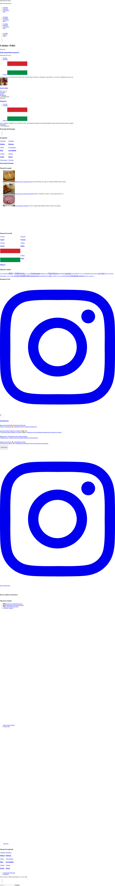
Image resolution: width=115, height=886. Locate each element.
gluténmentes (35, 273)
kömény (96, 273)
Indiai (22, 246)
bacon (1, 273)
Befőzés (2, 144)
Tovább (2, 94)
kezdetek (73, 273)
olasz (4, 276)
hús (57, 273)
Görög (2, 246)
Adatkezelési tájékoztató (9, 873)
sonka (58, 276)
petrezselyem (34, 276)
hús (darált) (61, 273)
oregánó (12, 276)
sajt (52, 276)
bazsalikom (5, 273)
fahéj (14, 273)
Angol (2, 239)
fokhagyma (20, 273)
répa (50, 276)
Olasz (22, 258)
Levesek (5, 104)
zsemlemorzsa (91, 276)
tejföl (63, 276)
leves (99, 273)
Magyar (2, 264)
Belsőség (11, 144)
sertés (55, 276)
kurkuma (91, 273)
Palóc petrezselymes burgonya (9, 52)
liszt (103, 273)
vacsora (81, 276)
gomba (43, 273)
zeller (87, 276)
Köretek (5, 58)
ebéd (10, 273)
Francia (23, 239)
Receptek (5, 9)
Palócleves (3, 101)
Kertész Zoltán (4, 88)
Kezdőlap (5, 7)
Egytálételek (12, 150)
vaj (85, 276)
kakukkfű (68, 273)
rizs (47, 276)
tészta (75, 276)
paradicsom (25, 276)
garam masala (27, 273)
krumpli (87, 273)
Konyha (5, 35)
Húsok (10, 157)
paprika (17, 276)
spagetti (60, 276)
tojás (71, 276)
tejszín (67, 276)
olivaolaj (8, 276)
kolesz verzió (82, 273)
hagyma (52, 273)
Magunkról (6, 874)
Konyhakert (6, 10)
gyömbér (46, 273)
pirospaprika (42, 276)
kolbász (77, 273)
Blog (4, 11)
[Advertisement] (47, 220)
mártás (1, 276)
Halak (2, 157)
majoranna (111, 273)
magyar (106, 273)
